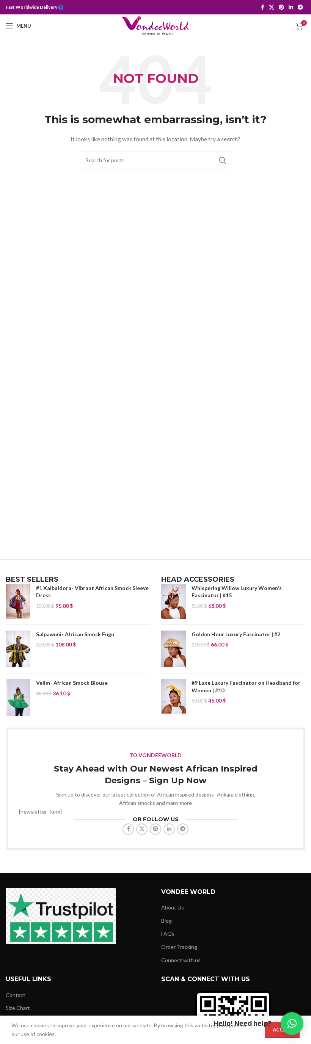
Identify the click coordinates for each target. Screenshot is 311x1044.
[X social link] (271, 7)
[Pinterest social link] (281, 7)
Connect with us (181, 960)
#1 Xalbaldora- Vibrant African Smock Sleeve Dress (92, 592)
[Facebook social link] (263, 7)
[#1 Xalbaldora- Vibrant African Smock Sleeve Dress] (18, 601)
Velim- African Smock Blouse (72, 682)
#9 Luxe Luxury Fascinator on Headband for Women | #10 (246, 686)
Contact (15, 995)
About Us (172, 907)
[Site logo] (156, 25)
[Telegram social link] (300, 7)
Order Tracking (179, 947)
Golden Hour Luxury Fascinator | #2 (236, 634)
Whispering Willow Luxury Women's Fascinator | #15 (237, 592)
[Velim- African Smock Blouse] (18, 697)
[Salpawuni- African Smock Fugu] (18, 649)
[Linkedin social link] (290, 7)
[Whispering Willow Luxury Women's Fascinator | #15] (173, 601)
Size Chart (18, 1008)
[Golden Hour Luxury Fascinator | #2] (173, 649)
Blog (166, 920)
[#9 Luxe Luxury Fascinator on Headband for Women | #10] (173, 696)
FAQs (167, 933)
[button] (292, 1023)
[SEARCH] (222, 160)
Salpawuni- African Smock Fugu (75, 634)
